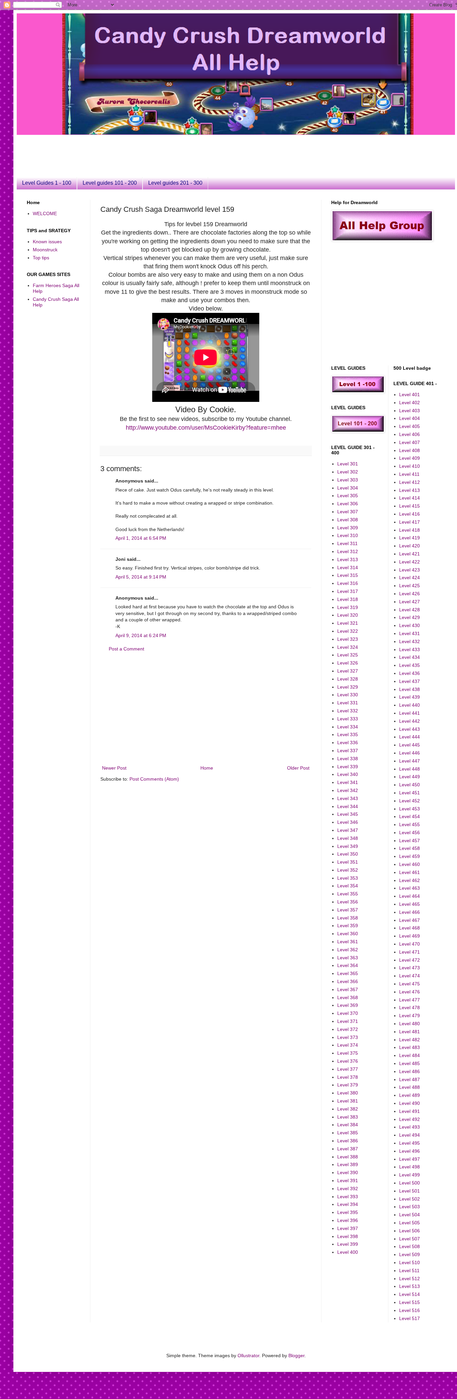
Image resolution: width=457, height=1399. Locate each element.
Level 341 (347, 782)
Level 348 (347, 838)
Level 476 (409, 991)
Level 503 (409, 1206)
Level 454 (409, 816)
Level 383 (347, 1117)
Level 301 (347, 463)
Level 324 (347, 647)
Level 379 (347, 1084)
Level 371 (347, 1021)
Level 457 (409, 840)
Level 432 (409, 641)
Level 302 (347, 471)
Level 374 (347, 1045)
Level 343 (347, 798)
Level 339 (347, 766)
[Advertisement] (189, 150)
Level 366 (347, 981)
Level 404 (409, 418)
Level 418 (409, 530)
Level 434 (409, 657)
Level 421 (409, 553)
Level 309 (347, 527)
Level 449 (409, 776)
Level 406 (409, 434)
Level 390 (347, 1172)
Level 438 (409, 689)
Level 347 (347, 830)
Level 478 (409, 1007)
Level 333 (347, 718)
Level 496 (409, 1151)
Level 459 (409, 856)
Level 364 (347, 965)
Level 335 (347, 734)
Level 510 (409, 1262)
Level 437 (409, 681)
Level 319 (347, 607)
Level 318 (347, 599)
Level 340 (347, 774)
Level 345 (347, 814)
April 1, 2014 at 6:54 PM (140, 538)
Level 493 (409, 1127)
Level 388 (347, 1156)
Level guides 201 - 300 (175, 183)
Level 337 (347, 750)
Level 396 (347, 1220)
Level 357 (347, 909)
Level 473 (409, 967)
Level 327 (347, 671)
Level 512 (409, 1278)
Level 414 (409, 498)
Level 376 (347, 1061)
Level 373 (347, 1037)
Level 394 (347, 1204)
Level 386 (347, 1140)
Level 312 (347, 551)
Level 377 (347, 1069)
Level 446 (409, 753)
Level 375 (347, 1053)
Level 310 (347, 535)
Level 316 (347, 583)
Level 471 (409, 952)
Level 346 (347, 822)
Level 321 (347, 623)
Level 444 (409, 736)
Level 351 (347, 862)
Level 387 (347, 1148)
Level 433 (409, 649)
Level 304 (347, 488)
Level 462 (409, 880)
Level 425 (409, 585)
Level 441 (409, 713)
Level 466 (409, 912)
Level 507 (409, 1238)
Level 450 (409, 784)
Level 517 (409, 1318)
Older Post (298, 768)
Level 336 (347, 742)
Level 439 (409, 697)
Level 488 (409, 1087)
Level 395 (347, 1212)
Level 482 (409, 1039)
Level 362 (347, 949)
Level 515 (409, 1302)
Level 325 (347, 655)
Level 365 (347, 973)
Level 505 (409, 1222)
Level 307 (347, 511)
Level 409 (409, 458)
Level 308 (347, 519)
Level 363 (347, 957)
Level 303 (347, 480)
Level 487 (409, 1079)
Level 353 (347, 878)
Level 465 (409, 904)
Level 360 (347, 933)
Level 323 (347, 639)
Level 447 (409, 761)
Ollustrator (248, 1355)
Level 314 (347, 567)
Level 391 (347, 1180)
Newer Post (114, 768)
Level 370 (347, 1013)
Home (206, 768)
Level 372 (347, 1029)
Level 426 (409, 593)
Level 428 (409, 609)
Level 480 (409, 1023)
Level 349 (347, 846)
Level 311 (347, 543)
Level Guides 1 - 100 (46, 183)
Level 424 (409, 577)
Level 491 (409, 1111)
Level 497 (409, 1159)
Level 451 (409, 792)
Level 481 (409, 1031)
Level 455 (409, 824)
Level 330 (347, 694)
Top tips (41, 257)
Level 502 (409, 1199)
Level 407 (409, 442)
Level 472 (409, 960)
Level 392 (347, 1188)
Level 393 (347, 1196)
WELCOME (45, 213)
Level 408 (409, 450)
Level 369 (347, 1005)
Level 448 (409, 769)
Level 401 (409, 394)
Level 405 (409, 426)
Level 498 (409, 1166)
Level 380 (347, 1093)
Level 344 (347, 806)
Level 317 (347, 591)
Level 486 (409, 1071)
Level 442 (409, 721)
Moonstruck (45, 249)
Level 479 (409, 1015)
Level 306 (347, 503)
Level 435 (409, 665)
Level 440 (409, 705)
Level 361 (347, 941)
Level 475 (409, 983)
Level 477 (409, 999)
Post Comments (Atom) (154, 779)
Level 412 (409, 482)
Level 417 (409, 522)
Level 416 (409, 514)
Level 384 (347, 1124)
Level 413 (409, 490)
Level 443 (409, 729)
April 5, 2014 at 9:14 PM (140, 577)
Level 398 (347, 1236)
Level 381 (347, 1101)
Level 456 (409, 832)
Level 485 (409, 1063)
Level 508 (409, 1246)
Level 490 (409, 1103)
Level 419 (409, 537)
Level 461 (409, 872)
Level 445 (409, 745)
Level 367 (347, 989)
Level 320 (347, 615)
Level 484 (409, 1055)
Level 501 (409, 1191)
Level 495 (409, 1143)
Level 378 (347, 1077)
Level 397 (347, 1228)
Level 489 (409, 1095)
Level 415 (409, 506)
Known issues (47, 241)
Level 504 (409, 1214)
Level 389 (347, 1164)
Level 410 (409, 466)
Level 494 (409, 1135)
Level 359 (347, 925)
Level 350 (347, 854)
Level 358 (347, 918)
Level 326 (347, 663)
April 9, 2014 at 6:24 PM (140, 635)
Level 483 (409, 1047)
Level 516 (409, 1310)
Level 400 (347, 1252)
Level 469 (409, 936)
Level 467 (409, 920)
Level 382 (347, 1109)
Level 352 (347, 870)
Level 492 (409, 1119)
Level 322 (347, 631)
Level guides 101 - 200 (110, 183)
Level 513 (409, 1286)
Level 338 (347, 758)
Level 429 (409, 617)
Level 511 (409, 1270)
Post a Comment (126, 648)
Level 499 (409, 1174)
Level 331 (347, 702)
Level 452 (409, 800)
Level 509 (409, 1254)
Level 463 (409, 888)
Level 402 (409, 402)
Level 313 (347, 559)
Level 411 (409, 474)
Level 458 (409, 848)
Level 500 (409, 1183)
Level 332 (347, 710)
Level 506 (409, 1230)
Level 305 (347, 495)
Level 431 (409, 633)
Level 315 (347, 575)
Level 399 (347, 1244)
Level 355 (347, 893)
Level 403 (409, 410)
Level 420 (409, 545)
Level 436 (409, 673)
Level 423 (409, 570)
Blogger (296, 1355)
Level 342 (347, 790)
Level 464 (409, 896)
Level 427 (409, 601)
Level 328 (347, 679)
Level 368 (347, 997)
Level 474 (409, 975)
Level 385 (347, 1132)
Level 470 (409, 944)
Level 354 (347, 885)
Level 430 (409, 625)
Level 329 (347, 687)
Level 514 (409, 1294)
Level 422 (409, 561)
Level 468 (409, 928)
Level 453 (409, 808)
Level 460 (409, 864)
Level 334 (347, 726)
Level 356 (347, 901)
